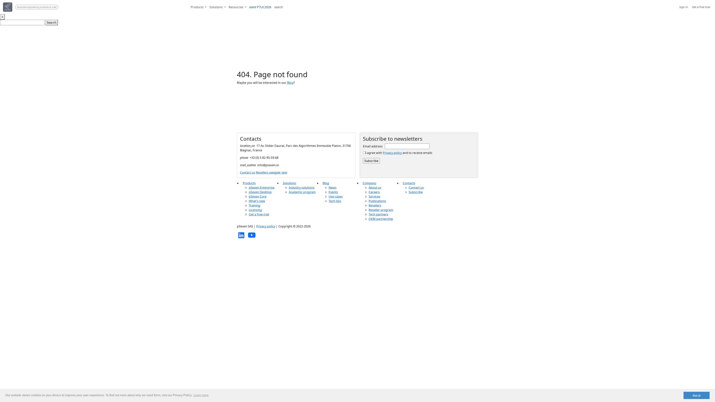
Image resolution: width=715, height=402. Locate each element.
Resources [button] (236, 7)
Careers (374, 192)
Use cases (336, 196)
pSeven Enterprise (261, 188)
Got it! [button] (697, 395)
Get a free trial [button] (701, 7)
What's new (257, 201)
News (332, 188)
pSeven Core (257, 196)
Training (254, 205)
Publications (377, 201)
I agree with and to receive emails (398, 153)
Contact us (247, 172)
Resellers (271, 172)
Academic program (302, 192)
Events (333, 192)
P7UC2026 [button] (260, 7)
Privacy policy (392, 153)
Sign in (684, 7)
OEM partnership (381, 219)
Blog (290, 83)
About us (375, 188)
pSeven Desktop (260, 192)
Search (51, 22)
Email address (373, 146)
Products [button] (197, 7)
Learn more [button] (201, 395)
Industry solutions (301, 188)
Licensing (255, 210)
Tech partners (378, 214)
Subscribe (416, 192)
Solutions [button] (216, 7)
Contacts (409, 183)
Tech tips (335, 201)
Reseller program (381, 210)
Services (374, 196)
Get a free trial (259, 214)
